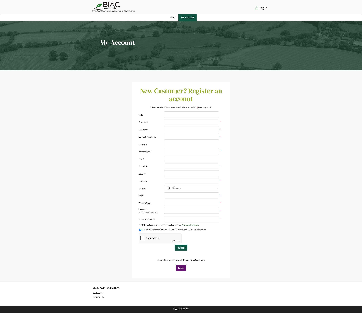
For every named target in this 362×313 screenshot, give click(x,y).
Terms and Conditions (190, 225)
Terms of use (98, 297)
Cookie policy (98, 293)
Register (181, 247)
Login (263, 8)
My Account (187, 17)
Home (173, 17)
